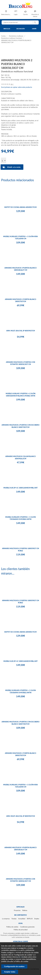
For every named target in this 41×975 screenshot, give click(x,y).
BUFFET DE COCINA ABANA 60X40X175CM (20, 207)
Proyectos (17, 910)
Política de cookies (12, 927)
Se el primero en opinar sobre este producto (16, 87)
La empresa (6, 918)
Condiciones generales (27, 927)
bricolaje (7, 28)
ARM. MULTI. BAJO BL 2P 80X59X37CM (20, 331)
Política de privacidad (20, 929)
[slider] (5, 84)
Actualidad (21, 918)
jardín (34, 28)
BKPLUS (30, 918)
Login (15, 14)
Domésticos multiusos (16, 36)
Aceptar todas (9, 972)
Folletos (24, 910)
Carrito (25, 14)
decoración (20, 28)
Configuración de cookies (14, 966)
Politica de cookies (21, 961)
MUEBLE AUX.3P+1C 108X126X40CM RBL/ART (20, 488)
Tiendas (14, 918)
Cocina (3, 36)
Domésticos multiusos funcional (11, 38)
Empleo (36, 918)
